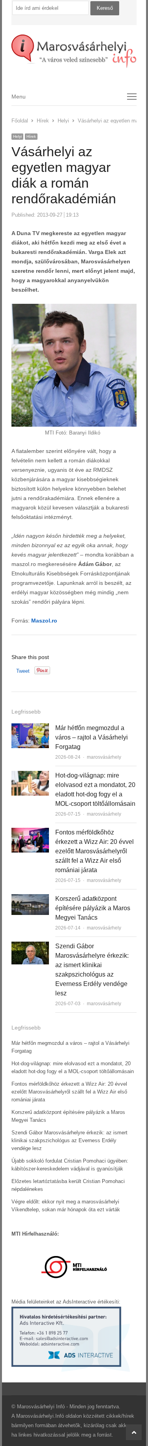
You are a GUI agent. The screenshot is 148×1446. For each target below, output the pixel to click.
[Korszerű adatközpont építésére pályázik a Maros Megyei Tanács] (30, 899)
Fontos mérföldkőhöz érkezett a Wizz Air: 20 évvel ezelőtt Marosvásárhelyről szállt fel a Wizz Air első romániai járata (94, 851)
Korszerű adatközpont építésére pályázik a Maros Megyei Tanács (92, 908)
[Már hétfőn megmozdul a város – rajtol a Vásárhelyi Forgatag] (30, 728)
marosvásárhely (104, 757)
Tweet (23, 671)
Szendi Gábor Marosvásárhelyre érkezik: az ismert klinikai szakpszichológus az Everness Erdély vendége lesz (69, 1140)
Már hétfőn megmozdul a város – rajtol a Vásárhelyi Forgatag (91, 737)
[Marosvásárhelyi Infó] (74, 51)
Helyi (17, 136)
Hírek (31, 136)
